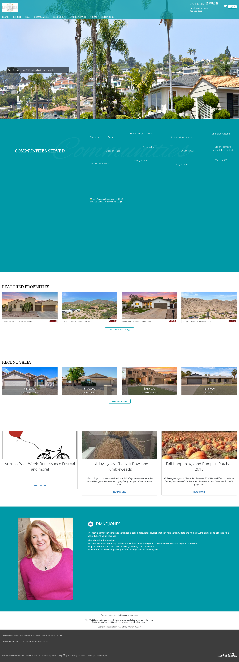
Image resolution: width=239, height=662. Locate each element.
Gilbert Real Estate (100, 163)
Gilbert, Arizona (140, 160)
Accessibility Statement (77, 656)
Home (5, 17)
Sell (27, 17)
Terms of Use (31, 656)
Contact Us (107, 17)
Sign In (232, 7)
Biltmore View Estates (181, 137)
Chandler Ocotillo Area (101, 137)
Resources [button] (59, 17)
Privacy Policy (44, 656)
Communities (41, 17)
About (93, 17)
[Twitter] (217, 3)
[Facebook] (214, 3)
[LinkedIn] (207, 3)
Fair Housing (57, 655)
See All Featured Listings (119, 329)
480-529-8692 (196, 11)
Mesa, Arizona (180, 164)
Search (17, 17)
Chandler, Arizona (221, 133)
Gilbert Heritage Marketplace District (223, 148)
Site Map (91, 656)
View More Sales (119, 401)
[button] (90, 524)
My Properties (77, 17)
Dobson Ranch (149, 147)
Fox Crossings (187, 150)
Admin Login (102, 656)
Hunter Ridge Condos (141, 133)
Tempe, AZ (221, 160)
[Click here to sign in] (225, 6)
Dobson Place (113, 150)
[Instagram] (210, 3)
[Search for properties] (9, 70)
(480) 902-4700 (56, 636)
